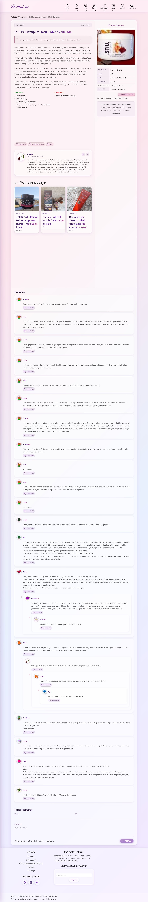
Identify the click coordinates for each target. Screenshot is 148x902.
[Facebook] (83, 154)
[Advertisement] (53, 126)
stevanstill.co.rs (126, 94)
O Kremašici (31, 860)
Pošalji (128, 841)
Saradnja (31, 870)
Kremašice (53, 896)
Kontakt (31, 867)
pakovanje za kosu (38, 144)
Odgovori (30, 308)
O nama (31, 856)
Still (51, 144)
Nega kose (23, 17)
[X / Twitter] (87, 154)
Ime (76, 814)
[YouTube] (37, 882)
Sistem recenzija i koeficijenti (31, 863)
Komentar (18, 824)
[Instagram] (31, 882)
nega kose (22, 144)
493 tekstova (31, 156)
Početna (14, 17)
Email (16, 814)
